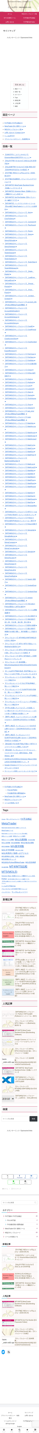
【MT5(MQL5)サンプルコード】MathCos (19, 448)
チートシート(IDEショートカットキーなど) (19, 771)
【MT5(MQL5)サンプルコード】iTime (17, 405)
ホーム (10, 1412)
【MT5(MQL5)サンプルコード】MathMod (19, 477)
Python (4, 879)
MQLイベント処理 (7, 836)
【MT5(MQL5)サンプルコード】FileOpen (19, 357)
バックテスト (6, 892)
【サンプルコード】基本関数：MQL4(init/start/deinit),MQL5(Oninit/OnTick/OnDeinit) (20, 665)
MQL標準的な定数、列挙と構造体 (13, 856)
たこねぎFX (8, 136)
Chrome (4, 819)
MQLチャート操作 (19, 836)
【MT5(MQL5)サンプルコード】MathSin (18, 493)
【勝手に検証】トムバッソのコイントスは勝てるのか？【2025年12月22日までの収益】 (20, 718)
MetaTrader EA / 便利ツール (14, 126)
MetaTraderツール (7, 830)
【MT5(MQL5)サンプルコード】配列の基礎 (19, 625)
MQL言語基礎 (30, 862)
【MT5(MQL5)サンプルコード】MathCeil (19, 445)
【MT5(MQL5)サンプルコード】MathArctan (20, 436)
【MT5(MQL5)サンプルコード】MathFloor (19, 455)
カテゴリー (18, 94)
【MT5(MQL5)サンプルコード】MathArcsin (19, 433)
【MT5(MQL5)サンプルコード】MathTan (19, 502)
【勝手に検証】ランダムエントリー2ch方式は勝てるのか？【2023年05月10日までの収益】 (20, 728)
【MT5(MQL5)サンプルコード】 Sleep (18, 234)
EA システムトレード (13, 819)
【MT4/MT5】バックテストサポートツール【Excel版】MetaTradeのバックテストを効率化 (20, 206)
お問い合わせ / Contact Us (13, 133)
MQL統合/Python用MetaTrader (13, 862)
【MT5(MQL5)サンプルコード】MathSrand (19, 499)
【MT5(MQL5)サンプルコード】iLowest (18, 389)
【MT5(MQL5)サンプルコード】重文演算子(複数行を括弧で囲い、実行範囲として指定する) (20, 631)
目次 (16, 85)
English (19, 1426)
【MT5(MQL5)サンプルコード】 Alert (17, 212)
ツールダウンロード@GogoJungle (10, 1422)
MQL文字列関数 (8, 850)
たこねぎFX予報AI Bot (9, 886)
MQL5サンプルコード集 (13, 129)
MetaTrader (9, 823)
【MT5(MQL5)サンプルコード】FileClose (19, 354)
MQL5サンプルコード (12, 800)
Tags (16, 97)
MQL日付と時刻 (19, 850)
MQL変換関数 (15, 843)
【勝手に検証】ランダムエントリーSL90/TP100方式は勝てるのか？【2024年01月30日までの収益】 (20, 738)
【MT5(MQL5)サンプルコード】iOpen (18, 392)
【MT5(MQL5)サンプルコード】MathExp (19, 452)
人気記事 (17, 103)
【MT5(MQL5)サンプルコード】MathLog (19, 464)
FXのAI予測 (11, 790)
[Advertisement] (19, 58)
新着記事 (17, 100)
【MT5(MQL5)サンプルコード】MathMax (19, 470)
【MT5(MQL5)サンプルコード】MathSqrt (19, 496)
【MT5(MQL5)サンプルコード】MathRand (19, 483)
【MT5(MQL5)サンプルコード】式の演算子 (19, 616)
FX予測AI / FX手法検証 (12, 123)
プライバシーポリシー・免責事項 (16, 139)
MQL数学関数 (17, 846)
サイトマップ (29, 1412)
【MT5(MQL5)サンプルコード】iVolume (18, 408)
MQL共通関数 (21, 839)
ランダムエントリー (20, 892)
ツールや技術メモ (10, 803)
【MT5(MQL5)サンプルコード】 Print (17, 231)
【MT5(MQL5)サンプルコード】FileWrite (19, 360)
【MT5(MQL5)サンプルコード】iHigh (17, 379)
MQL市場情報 (6, 846)
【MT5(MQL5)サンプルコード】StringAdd (19, 530)
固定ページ (18, 89)
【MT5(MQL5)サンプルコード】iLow (17, 386)
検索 (16, 106)
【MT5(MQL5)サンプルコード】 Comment (19, 222)
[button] (25, 1182)
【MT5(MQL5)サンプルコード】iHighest (18, 382)
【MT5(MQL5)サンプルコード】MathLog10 (19, 467)
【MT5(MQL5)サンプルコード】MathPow (19, 480)
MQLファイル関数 (8, 840)
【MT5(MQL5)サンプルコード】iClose (18, 370)
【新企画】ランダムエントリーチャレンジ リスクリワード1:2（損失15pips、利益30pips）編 (20, 753)
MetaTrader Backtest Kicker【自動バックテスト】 (14, 827)
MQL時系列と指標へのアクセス (15, 853)
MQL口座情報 (6, 843)
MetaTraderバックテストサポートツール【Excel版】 (15, 833)
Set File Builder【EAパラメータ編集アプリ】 (19, 879)
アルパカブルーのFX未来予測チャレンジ (14, 889)
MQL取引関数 (31, 839)
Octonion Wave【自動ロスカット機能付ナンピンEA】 (18, 876)
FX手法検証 (26, 819)
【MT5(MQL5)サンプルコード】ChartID (18, 326)
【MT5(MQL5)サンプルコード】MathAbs (19, 423)
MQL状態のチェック (9, 859)
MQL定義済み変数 (27, 843)
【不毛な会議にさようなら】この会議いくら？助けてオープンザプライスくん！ (19, 882)
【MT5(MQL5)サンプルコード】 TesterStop (19, 262)
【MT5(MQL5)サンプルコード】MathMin (19, 474)
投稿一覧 (17, 92)
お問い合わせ (29, 1415)
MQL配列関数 (5, 867)
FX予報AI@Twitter (29, 1421)
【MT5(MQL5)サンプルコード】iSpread (18, 395)
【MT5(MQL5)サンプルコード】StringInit (19, 552)
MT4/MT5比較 (18, 866)
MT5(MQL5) (9, 871)
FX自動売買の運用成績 (15, 793)
